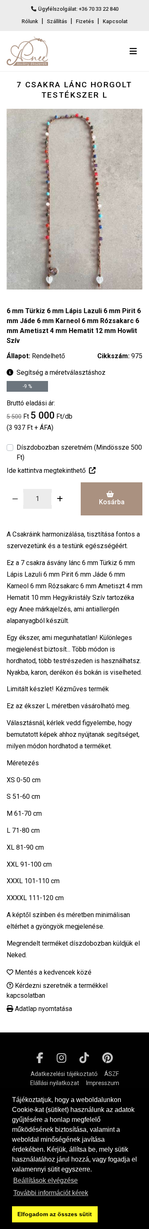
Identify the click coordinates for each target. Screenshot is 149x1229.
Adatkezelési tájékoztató (64, 1074)
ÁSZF (111, 1074)
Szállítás (57, 21)
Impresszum (102, 1083)
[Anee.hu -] (27, 51)
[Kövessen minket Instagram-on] (61, 1058)
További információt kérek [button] (50, 1192)
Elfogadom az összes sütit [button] (54, 1214)
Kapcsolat (115, 21)
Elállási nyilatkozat (54, 1083)
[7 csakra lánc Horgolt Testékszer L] (74, 199)
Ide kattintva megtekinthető (46, 470)
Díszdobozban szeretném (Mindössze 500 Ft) (79, 452)
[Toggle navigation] (133, 51)
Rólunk (30, 21)
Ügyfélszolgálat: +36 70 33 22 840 (78, 9)
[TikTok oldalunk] (84, 1058)
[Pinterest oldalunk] (107, 1058)
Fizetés (85, 21)
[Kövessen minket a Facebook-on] (39, 1058)
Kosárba (112, 502)
